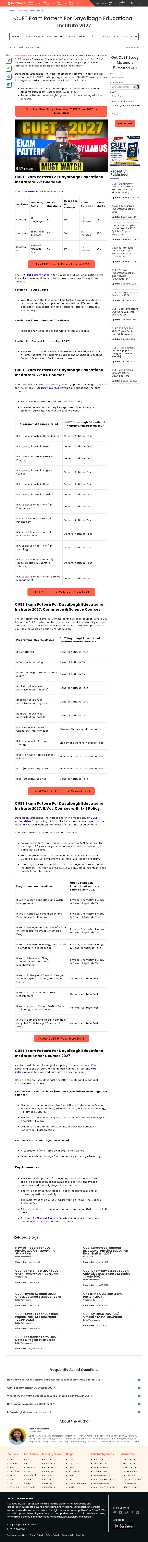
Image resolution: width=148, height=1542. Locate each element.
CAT (12, 1483)
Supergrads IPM (101, 1467)
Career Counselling (78, 1483)
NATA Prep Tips (130, 1471)
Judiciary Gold (100, 1463)
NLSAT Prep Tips (130, 1487)
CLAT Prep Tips (130, 1459)
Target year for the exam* (122, 101)
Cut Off (93, 36)
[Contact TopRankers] (132, 3)
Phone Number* (117, 82)
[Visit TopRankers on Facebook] (120, 1513)
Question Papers (34, 36)
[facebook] (9, 62)
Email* (113, 92)
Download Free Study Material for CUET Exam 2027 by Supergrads (61, 111)
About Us (80, 1535)
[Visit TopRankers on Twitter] (132, 1513)
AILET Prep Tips (130, 1463)
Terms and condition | (17, 1535)
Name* (113, 73)
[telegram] (9, 78)
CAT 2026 (48, 1483)
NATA (12, 1475)
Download (125, 123)
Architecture (74, 1471)
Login (139, 3)
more (136, 1441)
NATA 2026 (49, 1471)
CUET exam (28, 191)
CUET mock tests (44, 1218)
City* (112, 110)
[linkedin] (9, 86)
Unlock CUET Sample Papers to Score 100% (61, 264)
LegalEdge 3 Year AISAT (104, 1487)
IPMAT (12, 1467)
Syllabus (16, 36)
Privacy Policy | (36, 1535)
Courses (70, 36)
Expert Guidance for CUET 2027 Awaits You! (61, 791)
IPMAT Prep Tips (130, 1467)
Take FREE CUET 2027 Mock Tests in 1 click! (61, 592)
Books (82, 36)
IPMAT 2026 (49, 1463)
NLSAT (71, 1487)
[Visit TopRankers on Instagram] (126, 1513)
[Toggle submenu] (136, 37)
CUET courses (50, 388)
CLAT (12, 1459)
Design (72, 1475)
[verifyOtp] (137, 87)
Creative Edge (100, 1471)
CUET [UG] (15, 1471)
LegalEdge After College (105, 1479)
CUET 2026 (49, 1467)
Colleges (106, 36)
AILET (28, 1463)
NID (11, 1479)
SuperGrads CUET (102, 1475)
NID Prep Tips (129, 1475)
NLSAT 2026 (49, 1487)
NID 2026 (48, 1475)
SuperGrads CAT (101, 1483)
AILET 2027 (49, 1479)
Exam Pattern (55, 36)
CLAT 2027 (49, 1459)
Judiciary (14, 1463)
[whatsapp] (9, 70)
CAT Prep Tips (129, 1483)
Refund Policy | (52, 1535)
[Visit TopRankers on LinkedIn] (137, 1513)
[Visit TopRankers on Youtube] (115, 1513)
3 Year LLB (14, 1487)
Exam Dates (121, 36)
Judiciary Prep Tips (132, 1479)
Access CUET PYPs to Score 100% (61, 1038)
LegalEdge (98, 1459)
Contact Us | (67, 1535)
